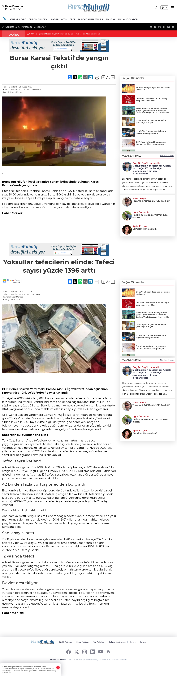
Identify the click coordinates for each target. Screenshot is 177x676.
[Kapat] (58, 667)
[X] (76, 651)
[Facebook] (68, 651)
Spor (73, 19)
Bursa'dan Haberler (90, 19)
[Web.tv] (108, 651)
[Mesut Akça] (127, 201)
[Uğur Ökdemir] (127, 215)
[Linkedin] (92, 651)
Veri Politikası (98, 642)
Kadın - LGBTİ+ (59, 19)
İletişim (143, 642)
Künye (133, 642)
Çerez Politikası (82, 642)
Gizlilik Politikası (65, 642)
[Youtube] (100, 651)
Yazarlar (41, 27)
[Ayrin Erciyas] (127, 229)
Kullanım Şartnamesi (117, 642)
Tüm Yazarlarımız (167, 156)
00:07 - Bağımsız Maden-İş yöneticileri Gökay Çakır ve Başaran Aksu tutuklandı (65, 34)
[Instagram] (84, 651)
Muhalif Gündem (128, 19)
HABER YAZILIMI (57, 659)
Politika (110, 19)
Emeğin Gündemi (38, 19)
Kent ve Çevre (18, 19)
